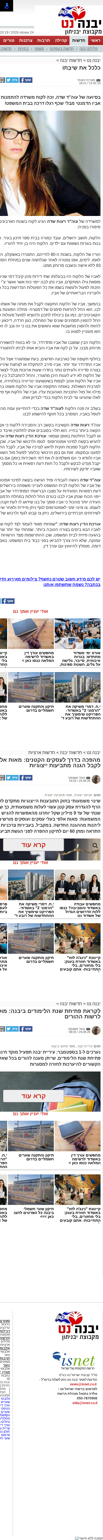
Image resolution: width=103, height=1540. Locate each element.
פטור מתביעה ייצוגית (58, 795)
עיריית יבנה (84, 1046)
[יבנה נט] (66, 1340)
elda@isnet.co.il (85, 1403)
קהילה (61, 40)
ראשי (96, 40)
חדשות (78, 40)
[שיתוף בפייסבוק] (25, 81)
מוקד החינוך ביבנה (63, 1046)
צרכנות (25, 40)
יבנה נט (93, 60)
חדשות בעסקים (62, 48)
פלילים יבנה (89, 48)
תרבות (43, 40)
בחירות (23, 48)
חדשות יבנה (71, 60)
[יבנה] (69, 35)
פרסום (5, 1435)
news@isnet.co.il (83, 1384)
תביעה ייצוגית (83, 795)
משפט (39, 48)
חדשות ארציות (41, 752)
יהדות (6, 1385)
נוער (6, 1365)
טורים (8, 40)
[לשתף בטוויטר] (12, 81)
